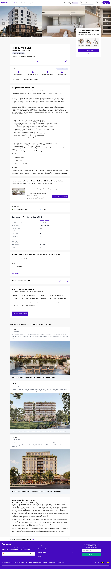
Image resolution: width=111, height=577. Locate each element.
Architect (21, 259)
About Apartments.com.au (35, 562)
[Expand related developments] (69, 539)
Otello (13, 263)
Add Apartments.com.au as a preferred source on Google (20, 553)
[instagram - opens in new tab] (99, 563)
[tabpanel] (40, 268)
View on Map (64, 281)
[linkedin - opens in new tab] (95, 563)
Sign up (106, 3)
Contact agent (88, 53)
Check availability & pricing (60, 196)
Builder (26, 259)
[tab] (15, 258)
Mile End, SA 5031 (23, 40)
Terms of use (52, 562)
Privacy (45, 562)
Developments (13, 40)
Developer (15, 259)
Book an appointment (21, 313)
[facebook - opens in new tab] (92, 563)
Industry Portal (60, 562)
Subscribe (91, 554)
